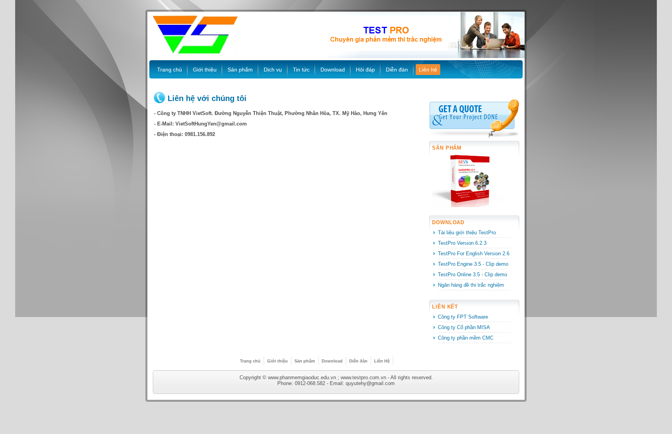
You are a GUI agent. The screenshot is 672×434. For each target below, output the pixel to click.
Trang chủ (169, 69)
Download (332, 69)
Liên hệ (428, 69)
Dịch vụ (273, 69)
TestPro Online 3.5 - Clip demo (472, 274)
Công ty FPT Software (463, 317)
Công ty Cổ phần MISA (464, 327)
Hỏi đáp (365, 69)
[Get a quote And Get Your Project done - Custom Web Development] (474, 119)
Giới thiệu (205, 69)
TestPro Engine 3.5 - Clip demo (473, 264)
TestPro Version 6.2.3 (462, 243)
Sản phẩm (240, 69)
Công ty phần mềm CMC (466, 338)
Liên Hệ (382, 361)
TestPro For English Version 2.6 (473, 253)
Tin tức (301, 69)
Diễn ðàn (358, 361)
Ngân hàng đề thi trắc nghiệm (471, 285)
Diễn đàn (397, 69)
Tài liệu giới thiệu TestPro (467, 232)
